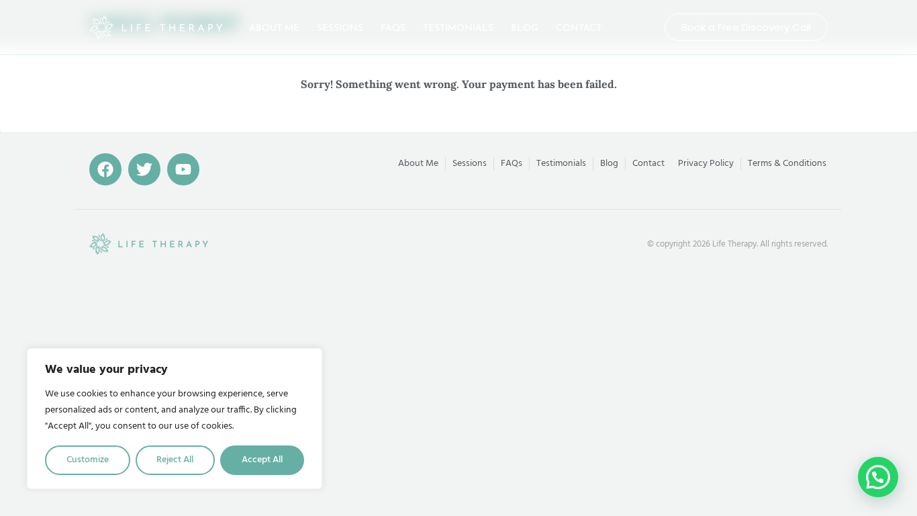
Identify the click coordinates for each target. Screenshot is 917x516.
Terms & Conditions (787, 164)
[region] (174, 418)
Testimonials (458, 29)
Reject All (174, 460)
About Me (274, 29)
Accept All (262, 460)
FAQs (393, 29)
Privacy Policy (706, 164)
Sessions (340, 29)
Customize (87, 460)
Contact (578, 29)
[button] (878, 477)
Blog (524, 29)
